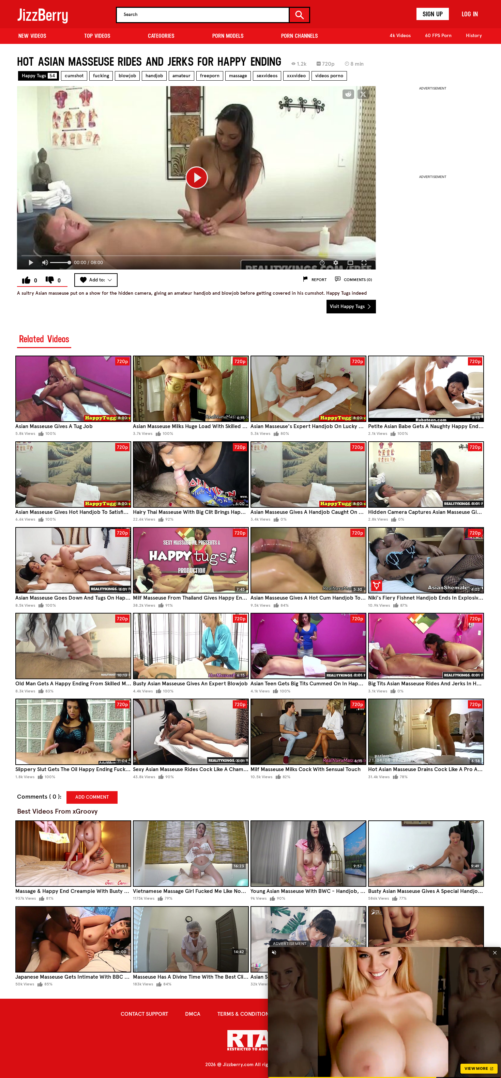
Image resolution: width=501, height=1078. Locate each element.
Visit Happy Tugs (348, 306)
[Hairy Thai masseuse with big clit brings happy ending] (191, 474)
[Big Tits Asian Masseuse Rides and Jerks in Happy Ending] (426, 646)
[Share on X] (363, 94)
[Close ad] (495, 952)
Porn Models (228, 35)
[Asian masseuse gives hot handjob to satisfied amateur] (73, 474)
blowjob (127, 76)
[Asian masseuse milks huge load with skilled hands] (191, 389)
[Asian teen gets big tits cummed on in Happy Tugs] (308, 646)
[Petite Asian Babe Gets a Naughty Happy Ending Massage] (426, 389)
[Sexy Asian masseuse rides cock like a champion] (191, 732)
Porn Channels (299, 35)
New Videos (32, 35)
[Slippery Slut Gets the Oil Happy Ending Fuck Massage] (73, 732)
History (474, 35)
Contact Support (144, 1014)
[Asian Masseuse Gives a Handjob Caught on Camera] (308, 474)
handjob (154, 76)
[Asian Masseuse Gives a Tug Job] (73, 389)
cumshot (74, 76)
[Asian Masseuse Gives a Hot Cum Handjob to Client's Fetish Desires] (308, 560)
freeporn (209, 76)
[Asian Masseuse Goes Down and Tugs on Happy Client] (73, 560)
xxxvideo (296, 76)
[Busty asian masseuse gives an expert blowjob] (191, 646)
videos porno (329, 76)
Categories (161, 35)
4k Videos (400, 35)
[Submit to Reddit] (348, 94)
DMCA (192, 1014)
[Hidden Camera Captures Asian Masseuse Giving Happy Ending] (426, 474)
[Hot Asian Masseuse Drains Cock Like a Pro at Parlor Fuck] (426, 732)
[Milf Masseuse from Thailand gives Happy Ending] (191, 560)
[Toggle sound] (274, 952)
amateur (181, 76)
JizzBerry (42, 14)
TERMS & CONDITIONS (244, 1014)
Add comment (92, 797)
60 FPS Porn (438, 35)
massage (238, 76)
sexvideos (267, 76)
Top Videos (97, 35)
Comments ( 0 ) (38, 796)
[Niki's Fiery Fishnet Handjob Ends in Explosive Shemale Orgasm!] (426, 560)
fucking (101, 76)
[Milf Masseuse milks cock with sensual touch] (308, 732)
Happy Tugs (38, 76)
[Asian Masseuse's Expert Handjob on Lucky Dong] (308, 389)
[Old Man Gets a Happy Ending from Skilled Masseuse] (73, 646)
